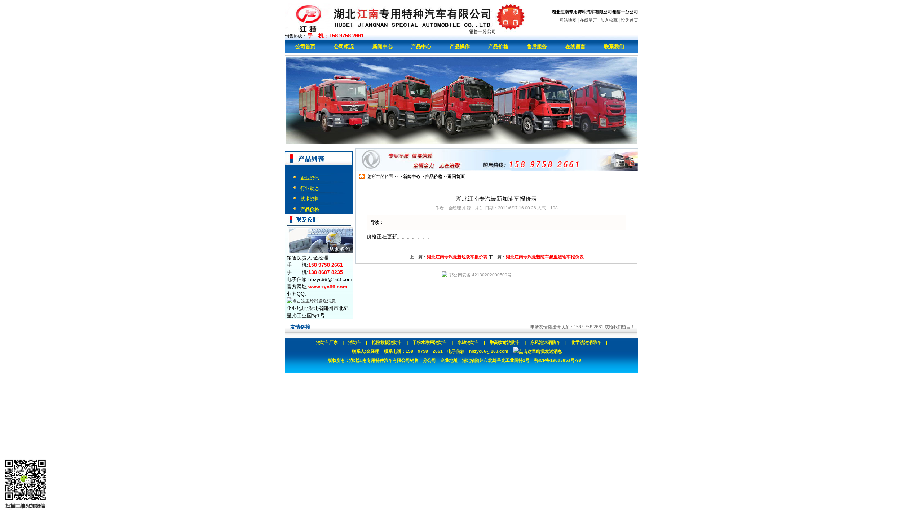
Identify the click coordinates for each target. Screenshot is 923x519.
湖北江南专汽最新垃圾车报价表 (457, 257)
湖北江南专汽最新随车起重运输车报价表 (545, 257)
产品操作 (460, 46)
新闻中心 (382, 46)
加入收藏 (609, 20)
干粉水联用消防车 (429, 342)
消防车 (354, 342)
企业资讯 (309, 178)
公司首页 (305, 46)
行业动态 (309, 188)
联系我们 (614, 46)
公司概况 (344, 46)
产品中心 (421, 46)
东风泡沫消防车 (545, 342)
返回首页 (456, 176)
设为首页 (629, 20)
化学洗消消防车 (586, 342)
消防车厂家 (327, 342)
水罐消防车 (468, 342)
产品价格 (498, 46)
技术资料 (309, 198)
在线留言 (588, 20)
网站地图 (568, 20)
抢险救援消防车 (387, 342)
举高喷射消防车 (505, 342)
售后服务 (537, 46)
